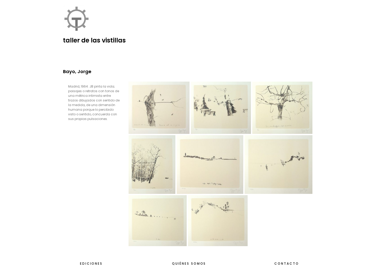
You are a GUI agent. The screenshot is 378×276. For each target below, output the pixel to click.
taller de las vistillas (94, 40)
